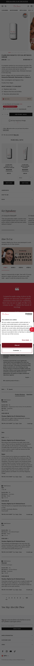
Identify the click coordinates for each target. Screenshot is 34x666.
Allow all (17, 345)
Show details (25, 340)
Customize (16, 350)
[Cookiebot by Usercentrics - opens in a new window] (25, 314)
